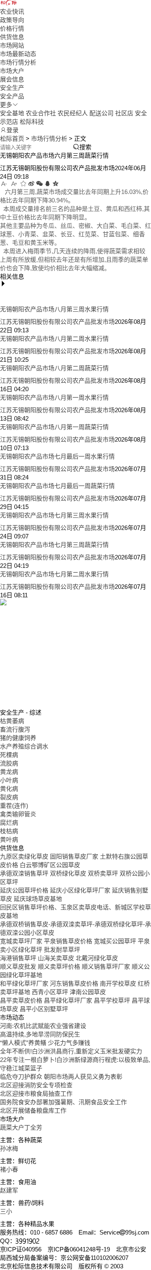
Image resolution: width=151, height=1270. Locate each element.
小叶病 (9, 780)
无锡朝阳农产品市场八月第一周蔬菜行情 (54, 426)
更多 (6, 104)
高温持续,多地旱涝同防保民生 (40, 1034)
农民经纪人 (73, 113)
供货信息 (12, 36)
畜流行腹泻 (15, 729)
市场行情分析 (18, 62)
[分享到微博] (31, 183)
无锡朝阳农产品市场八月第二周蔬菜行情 (54, 368)
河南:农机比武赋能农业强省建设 (43, 1025)
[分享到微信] (39, 183)
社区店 (124, 113)
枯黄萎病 (12, 720)
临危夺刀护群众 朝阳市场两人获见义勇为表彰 (61, 1076)
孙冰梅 (9, 1148)
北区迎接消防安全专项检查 (36, 1085)
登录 (12, 130)
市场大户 (12, 70)
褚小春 (9, 1169)
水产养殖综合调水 (24, 746)
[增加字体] (14, 183)
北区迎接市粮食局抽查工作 (36, 1093)
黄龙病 (9, 771)
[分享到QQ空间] (55, 183)
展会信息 (12, 79)
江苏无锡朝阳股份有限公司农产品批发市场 (57, 321)
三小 (6, 1211)
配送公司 (101, 113)
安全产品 (12, 96)
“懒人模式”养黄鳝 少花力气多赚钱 (45, 1042)
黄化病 (9, 788)
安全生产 (12, 87)
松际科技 (32, 121)
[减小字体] (4, 183)
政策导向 (12, 20)
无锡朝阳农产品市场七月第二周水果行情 (54, 574)
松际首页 (12, 138)
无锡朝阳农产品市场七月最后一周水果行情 (57, 456)
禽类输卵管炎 (18, 814)
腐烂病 (9, 822)
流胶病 (9, 763)
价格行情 (12, 28)
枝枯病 (9, 831)
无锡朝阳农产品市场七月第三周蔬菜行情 (54, 544)
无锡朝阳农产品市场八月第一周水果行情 (54, 397)
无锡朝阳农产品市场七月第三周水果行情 (54, 515)
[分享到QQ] (47, 183)
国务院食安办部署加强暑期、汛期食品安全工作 (63, 1102)
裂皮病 (9, 797)
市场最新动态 (18, 53)
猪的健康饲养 (18, 737)
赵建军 (9, 1190)
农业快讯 (12, 11)
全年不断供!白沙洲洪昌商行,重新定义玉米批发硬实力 (71, 1051)
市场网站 (12, 45)
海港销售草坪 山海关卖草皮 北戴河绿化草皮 (59, 958)
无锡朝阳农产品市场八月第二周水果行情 (54, 338)
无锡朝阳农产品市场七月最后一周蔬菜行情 (57, 485)
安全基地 (12, 113)
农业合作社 (41, 113)
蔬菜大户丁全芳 (21, 1127)
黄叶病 (9, 839)
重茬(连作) (14, 805)
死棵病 (9, 754)
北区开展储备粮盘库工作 (33, 1110)
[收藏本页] (23, 183)
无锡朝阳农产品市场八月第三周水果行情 (54, 309)
